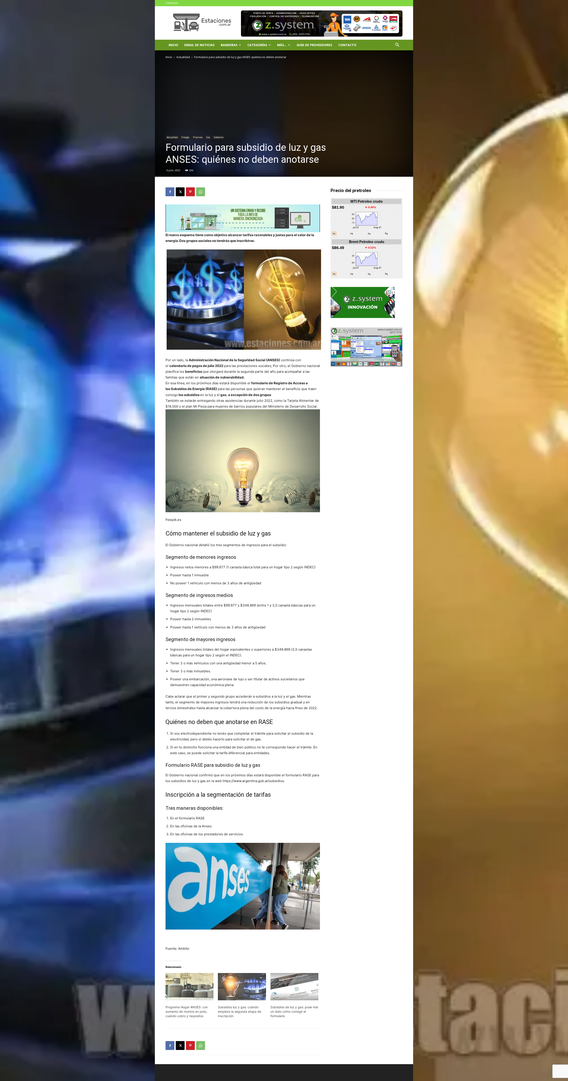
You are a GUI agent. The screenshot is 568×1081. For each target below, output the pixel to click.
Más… (282, 45)
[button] (397, 45)
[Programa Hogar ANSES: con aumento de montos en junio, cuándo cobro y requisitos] (189, 987)
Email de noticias (199, 45)
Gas (208, 137)
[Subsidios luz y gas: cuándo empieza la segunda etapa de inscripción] (242, 987)
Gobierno (218, 137)
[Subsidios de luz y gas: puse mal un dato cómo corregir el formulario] (294, 987)
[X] (180, 191)
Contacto (347, 45)
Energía (185, 137)
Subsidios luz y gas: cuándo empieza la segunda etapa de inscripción (239, 1011)
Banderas (229, 45)
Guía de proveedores (314, 45)
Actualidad (183, 57)
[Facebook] (170, 191)
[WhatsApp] (200, 191)
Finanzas (197, 137)
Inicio (173, 45)
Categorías (257, 45)
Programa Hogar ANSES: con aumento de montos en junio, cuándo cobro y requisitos (187, 1011)
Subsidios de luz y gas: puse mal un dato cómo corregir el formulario (294, 1011)
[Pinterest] (190, 191)
